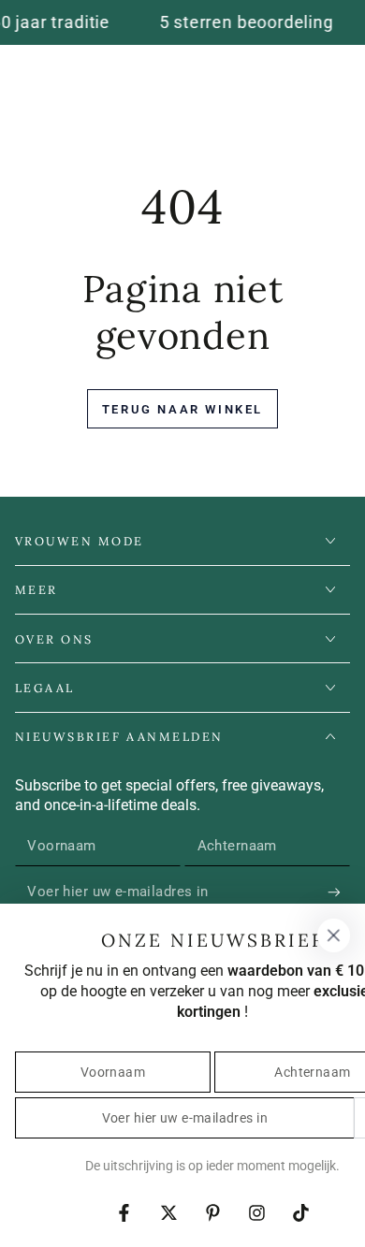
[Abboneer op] (339, 892)
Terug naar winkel (182, 409)
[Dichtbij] (333, 935)
